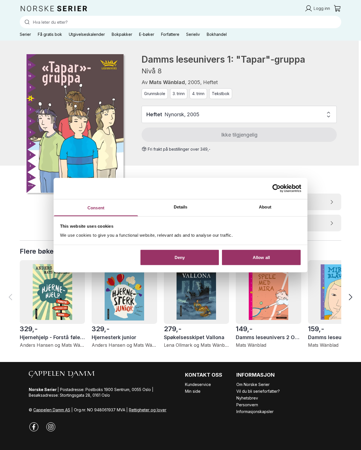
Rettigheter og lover (147, 409)
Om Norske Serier (253, 384)
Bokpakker (122, 34)
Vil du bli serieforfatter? (258, 391)
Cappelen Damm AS (51, 409)
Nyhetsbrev (247, 398)
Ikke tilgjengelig (239, 135)
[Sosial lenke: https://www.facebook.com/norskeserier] (34, 427)
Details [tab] (181, 206)
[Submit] (26, 22)
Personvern (247, 404)
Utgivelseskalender (87, 34)
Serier (25, 34)
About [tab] (265, 206)
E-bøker (146, 34)
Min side (193, 391)
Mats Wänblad (167, 82)
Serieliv (193, 34)
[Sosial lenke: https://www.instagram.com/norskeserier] (51, 427)
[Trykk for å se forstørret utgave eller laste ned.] (75, 123)
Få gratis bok (50, 34)
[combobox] (180, 22)
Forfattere (170, 34)
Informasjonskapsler (255, 411)
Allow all (261, 257)
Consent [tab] (95, 207)
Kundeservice (198, 384)
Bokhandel (217, 34)
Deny (180, 257)
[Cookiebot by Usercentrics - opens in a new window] (276, 188)
